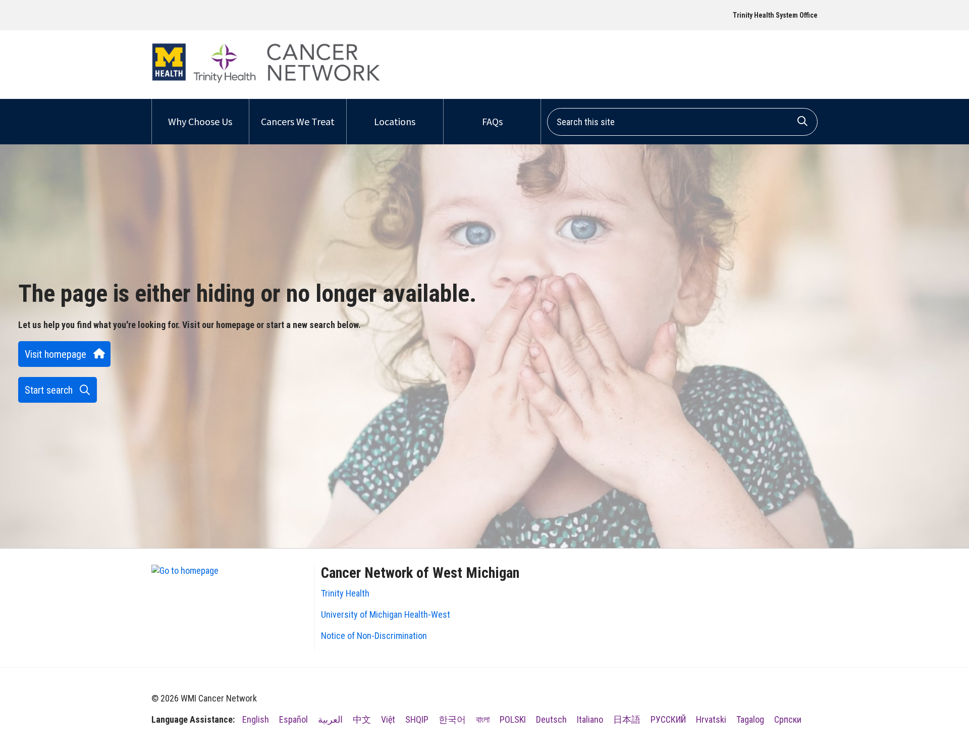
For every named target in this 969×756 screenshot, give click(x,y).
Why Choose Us (200, 121)
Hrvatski (711, 719)
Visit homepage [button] (55, 354)
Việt (388, 719)
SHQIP (416, 719)
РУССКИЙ (668, 719)
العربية (330, 719)
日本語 (626, 719)
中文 (362, 719)
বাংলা (483, 719)
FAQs (492, 121)
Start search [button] (49, 390)
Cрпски (787, 719)
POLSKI (513, 719)
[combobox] (682, 122)
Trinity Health (345, 593)
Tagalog (750, 719)
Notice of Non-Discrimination (374, 635)
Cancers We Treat (298, 121)
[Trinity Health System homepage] (266, 80)
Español (293, 719)
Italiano (590, 719)
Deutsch (551, 719)
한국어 (452, 719)
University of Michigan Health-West (385, 614)
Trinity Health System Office (775, 15)
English (255, 719)
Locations (394, 121)
